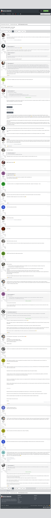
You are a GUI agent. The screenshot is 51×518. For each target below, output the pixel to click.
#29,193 (49, 61)
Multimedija (19, 502)
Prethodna (2, 31)
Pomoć (44, 505)
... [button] (6, 31)
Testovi (19, 499)
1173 (21, 31)
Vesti (18, 498)
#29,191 (49, 33)
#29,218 (49, 440)
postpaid (13, 28)
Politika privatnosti (40, 505)
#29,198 (49, 148)
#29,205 (49, 227)
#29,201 (49, 182)
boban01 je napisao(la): (11, 52)
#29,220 (49, 463)
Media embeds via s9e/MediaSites (17, 507)
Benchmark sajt (13, 14)
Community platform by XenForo (7, 507)
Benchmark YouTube (15, 14)
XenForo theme (24, 507)
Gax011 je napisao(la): (11, 294)
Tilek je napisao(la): (10, 63)
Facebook (35, 498)
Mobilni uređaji (19, 501)
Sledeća (24, 31)
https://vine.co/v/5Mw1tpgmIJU (17, 219)
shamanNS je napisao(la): (11, 173)
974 (12, 31)
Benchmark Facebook (20, 14)
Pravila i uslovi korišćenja (34, 505)
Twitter (35, 499)
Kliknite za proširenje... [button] (28, 97)
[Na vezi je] (3, 230)
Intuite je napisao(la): (10, 465)
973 (10, 31)
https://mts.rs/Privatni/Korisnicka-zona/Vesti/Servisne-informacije (23, 366)
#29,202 (49, 193)
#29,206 (49, 239)
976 (17, 31)
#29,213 (49, 347)
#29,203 (49, 205)
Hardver (19, 500)
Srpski (8, 505)
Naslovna (47, 505)
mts (10, 28)
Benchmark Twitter (18, 14)
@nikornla (9, 54)
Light (2, 505)
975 (15, 31)
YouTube (35, 497)
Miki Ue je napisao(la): (11, 46)
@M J (7, 162)
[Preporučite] (47, 33)
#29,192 (49, 44)
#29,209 (49, 280)
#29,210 (49, 292)
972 (8, 31)
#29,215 (49, 406)
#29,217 (49, 429)
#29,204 (49, 216)
